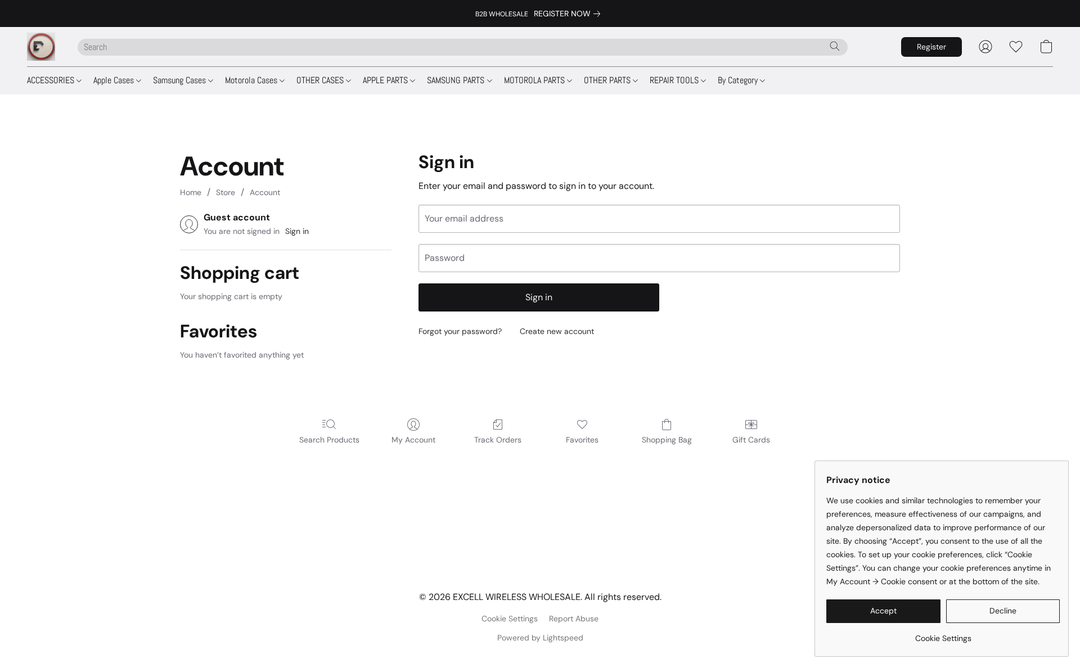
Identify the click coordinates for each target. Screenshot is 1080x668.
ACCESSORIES (51, 80)
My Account (413, 440)
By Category (739, 80)
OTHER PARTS (608, 80)
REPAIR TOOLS (675, 80)
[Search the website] (834, 46)
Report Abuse (573, 618)
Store (225, 192)
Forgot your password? (460, 331)
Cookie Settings (510, 618)
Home (190, 192)
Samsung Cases (180, 80)
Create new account (557, 331)
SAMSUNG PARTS (457, 80)
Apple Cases (114, 80)
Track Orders (497, 440)
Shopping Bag (667, 440)
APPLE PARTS (386, 80)
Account (265, 192)
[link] (569, 13)
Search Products (329, 440)
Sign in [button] (297, 231)
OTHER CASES (321, 80)
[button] (41, 47)
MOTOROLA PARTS (535, 80)
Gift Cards (751, 440)
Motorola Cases (252, 80)
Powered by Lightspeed (540, 638)
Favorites (582, 440)
